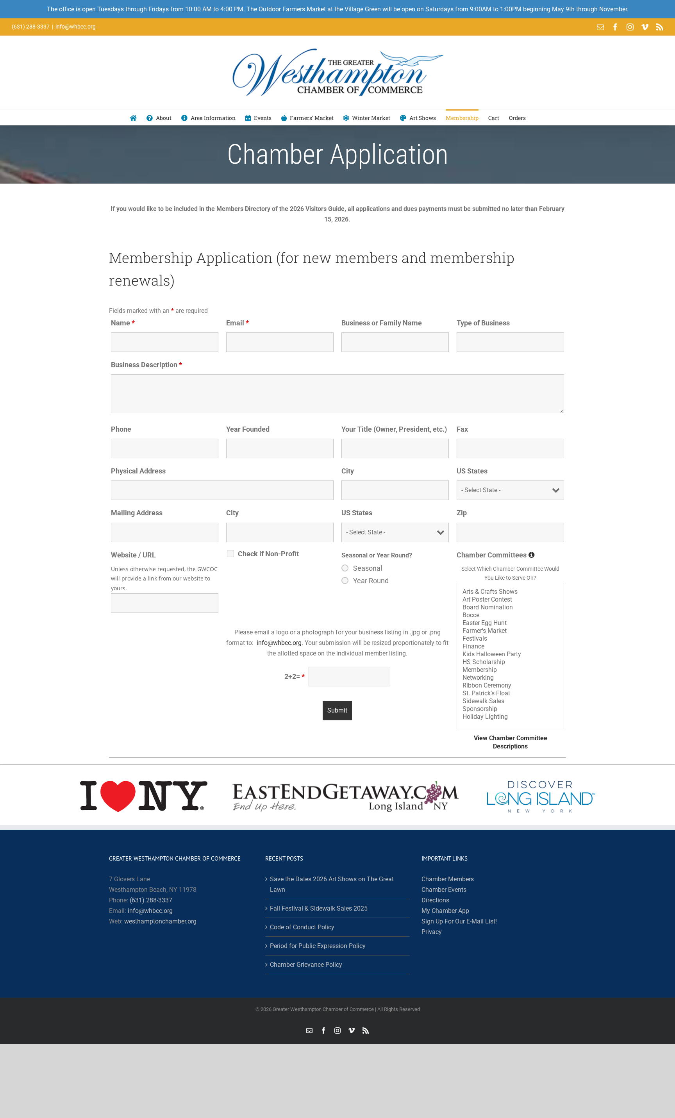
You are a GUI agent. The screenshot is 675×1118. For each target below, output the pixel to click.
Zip (462, 513)
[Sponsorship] (510, 709)
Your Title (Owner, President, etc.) (394, 429)
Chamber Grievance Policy (306, 964)
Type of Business (483, 323)
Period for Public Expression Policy (318, 946)
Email (237, 323)
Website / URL (133, 555)
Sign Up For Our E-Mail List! (459, 921)
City (347, 471)
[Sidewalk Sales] (510, 701)
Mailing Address (136, 513)
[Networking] (510, 678)
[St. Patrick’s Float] (510, 693)
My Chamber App (445, 910)
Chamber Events (443, 889)
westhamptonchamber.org (160, 921)
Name (123, 323)
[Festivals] (510, 639)
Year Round (371, 581)
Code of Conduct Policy (302, 927)
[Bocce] (510, 615)
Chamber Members (447, 879)
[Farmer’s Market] (510, 631)
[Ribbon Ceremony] (510, 685)
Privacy (431, 932)
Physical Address (138, 471)
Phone (121, 429)
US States (472, 471)
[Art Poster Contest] (510, 600)
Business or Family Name (381, 323)
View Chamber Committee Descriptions (510, 742)
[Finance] (510, 646)
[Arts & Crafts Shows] (510, 592)
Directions (435, 900)
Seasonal (367, 568)
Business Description (146, 365)
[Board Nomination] (510, 607)
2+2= (294, 676)
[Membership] (510, 670)
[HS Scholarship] (510, 662)
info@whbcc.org (75, 26)
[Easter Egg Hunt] (510, 623)
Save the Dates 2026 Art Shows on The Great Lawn (332, 884)
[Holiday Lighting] (510, 717)
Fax (462, 429)
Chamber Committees (495, 555)
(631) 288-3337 (151, 900)
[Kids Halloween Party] (510, 654)
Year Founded (248, 429)
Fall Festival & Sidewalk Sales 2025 (319, 908)
